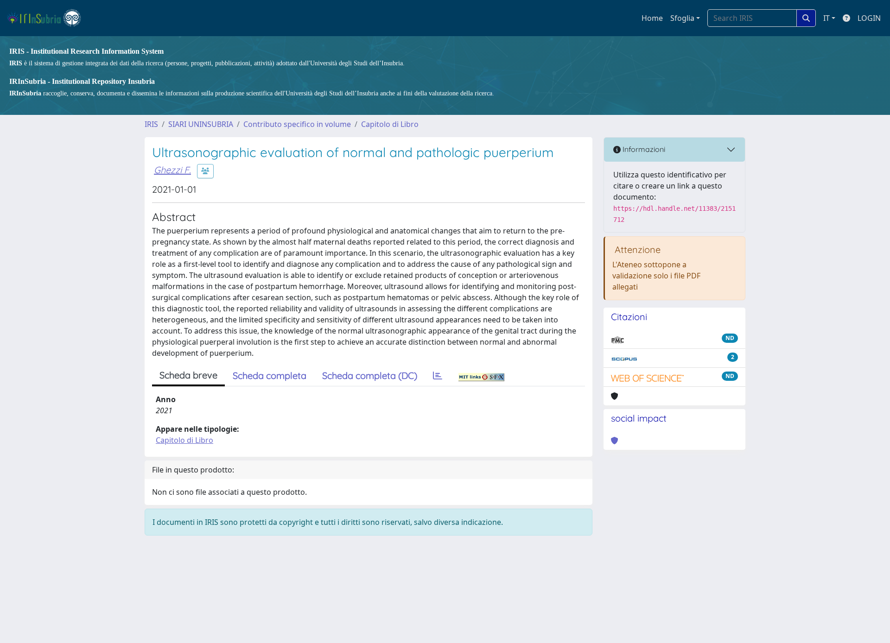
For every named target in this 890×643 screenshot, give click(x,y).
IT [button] (826, 18)
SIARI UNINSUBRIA (200, 124)
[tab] (437, 375)
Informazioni (643, 149)
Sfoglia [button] (682, 18)
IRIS (151, 124)
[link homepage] (48, 18)
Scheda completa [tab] (269, 375)
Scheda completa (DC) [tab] (369, 375)
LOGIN (869, 18)
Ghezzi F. (172, 170)
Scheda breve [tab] (188, 375)
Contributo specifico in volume (297, 124)
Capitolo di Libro (390, 124)
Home (652, 18)
